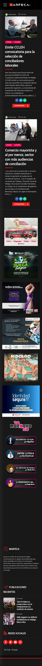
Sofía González (12, 14)
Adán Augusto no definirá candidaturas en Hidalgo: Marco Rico (27, 619)
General (8, 42)
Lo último (17, 42)
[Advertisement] (21, 513)
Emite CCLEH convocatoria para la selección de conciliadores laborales (20, 56)
